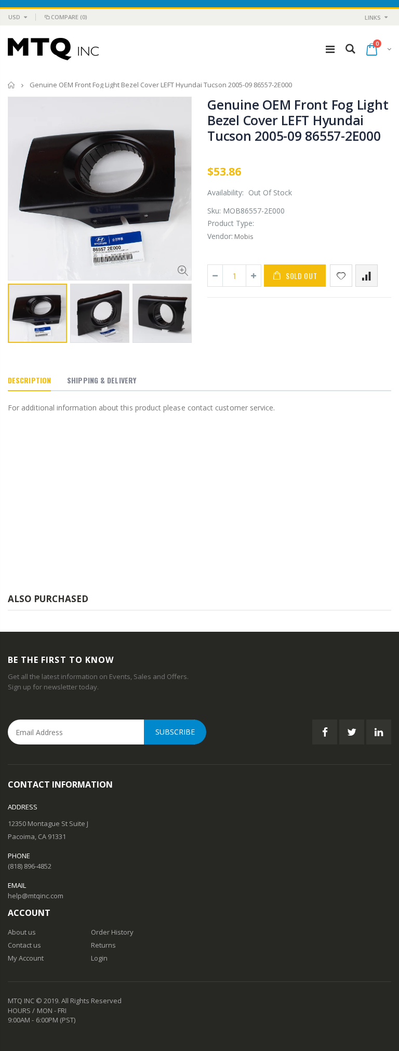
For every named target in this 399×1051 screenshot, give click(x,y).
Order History (112, 932)
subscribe (175, 732)
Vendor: (220, 236)
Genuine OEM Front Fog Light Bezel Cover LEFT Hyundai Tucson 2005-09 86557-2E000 (297, 120)
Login (99, 958)
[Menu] (330, 49)
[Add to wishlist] (341, 275)
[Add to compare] (366, 275)
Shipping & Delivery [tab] (101, 380)
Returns (103, 945)
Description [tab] (29, 380)
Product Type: (230, 223)
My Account (26, 958)
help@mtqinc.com (35, 895)
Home (12, 85)
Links (373, 17)
